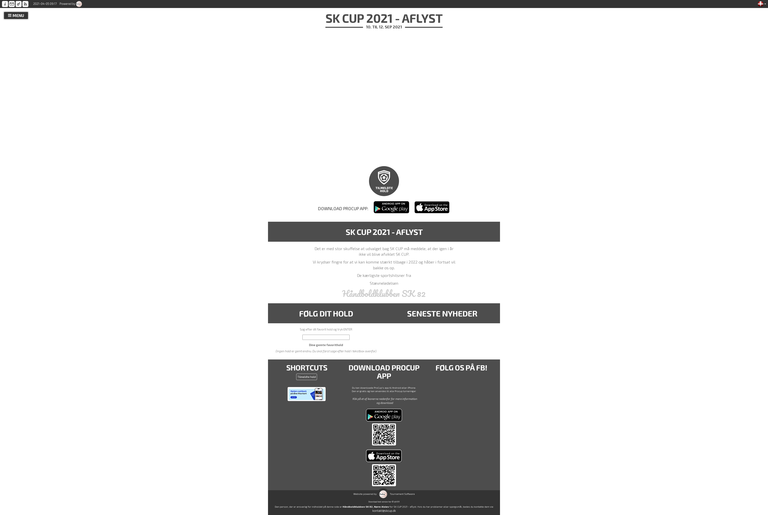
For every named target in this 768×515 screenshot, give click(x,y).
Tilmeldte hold (306, 376)
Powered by (68, 3)
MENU (18, 15)
